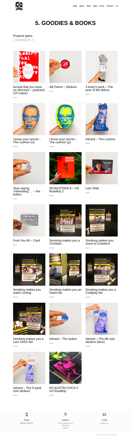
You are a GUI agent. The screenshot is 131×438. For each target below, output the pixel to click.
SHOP (89, 6)
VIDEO (95, 6)
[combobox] (24, 39)
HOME (75, 6)
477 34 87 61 (28, 423)
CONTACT (110, 6)
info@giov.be (104, 423)
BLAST (102, 6)
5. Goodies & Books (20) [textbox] (23, 40)
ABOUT (81, 6)
